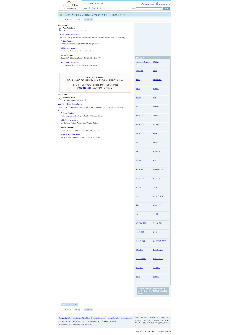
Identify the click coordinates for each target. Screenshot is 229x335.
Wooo (137, 205)
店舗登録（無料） (149, 4)
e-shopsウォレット (99, 318)
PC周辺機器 (139, 71)
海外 (137, 107)
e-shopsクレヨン (64, 321)
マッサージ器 (140, 178)
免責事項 (105, 321)
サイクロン (156, 268)
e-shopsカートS (126, 318)
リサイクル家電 (141, 223)
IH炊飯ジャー (157, 205)
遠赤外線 (156, 107)
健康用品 (156, 89)
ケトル (155, 232)
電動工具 (156, 142)
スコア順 (77, 20)
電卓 (137, 151)
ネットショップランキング (81, 318)
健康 (154, 98)
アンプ (138, 196)
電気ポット (156, 151)
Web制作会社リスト (79, 321)
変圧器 (138, 133)
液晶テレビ (139, 115)
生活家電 (156, 115)
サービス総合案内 (64, 318)
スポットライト (158, 259)
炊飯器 (155, 71)
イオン (155, 187)
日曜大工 (156, 133)
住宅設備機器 (157, 80)
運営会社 (113, 321)
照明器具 (156, 62)
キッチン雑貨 (140, 232)
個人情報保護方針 (93, 321)
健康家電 (138, 98)
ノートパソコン (141, 259)
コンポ (138, 277)
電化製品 (156, 277)
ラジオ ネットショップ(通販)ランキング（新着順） (86, 15)
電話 (137, 142)
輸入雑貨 (156, 124)
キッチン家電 (157, 223)
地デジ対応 (139, 169)
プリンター (139, 250)
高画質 (138, 89)
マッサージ (156, 178)
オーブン (138, 187)
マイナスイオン (141, 241)
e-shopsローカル (113, 318)
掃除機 (138, 124)
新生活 (138, 80)
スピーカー (139, 268)
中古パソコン (157, 160)
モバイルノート (158, 169)
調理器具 (138, 160)
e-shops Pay (87, 324)
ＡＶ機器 (156, 214)
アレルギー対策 (158, 196)
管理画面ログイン (164, 4)
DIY (137, 214)
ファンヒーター (158, 250)
